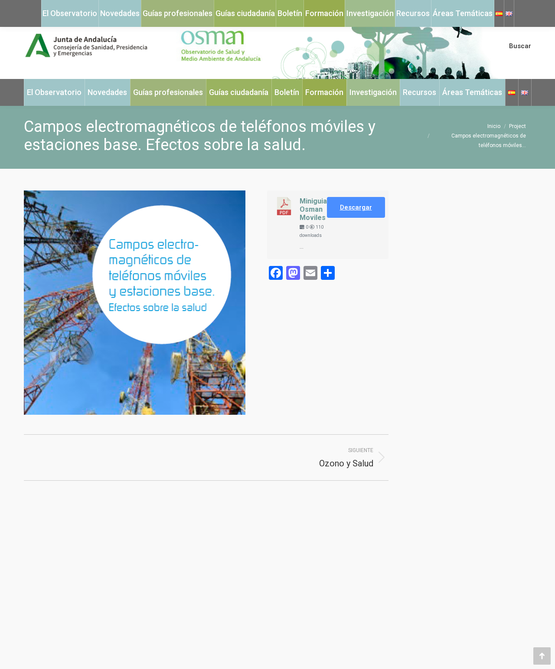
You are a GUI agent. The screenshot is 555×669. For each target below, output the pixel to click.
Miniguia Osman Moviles (313, 209)
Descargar (356, 207)
